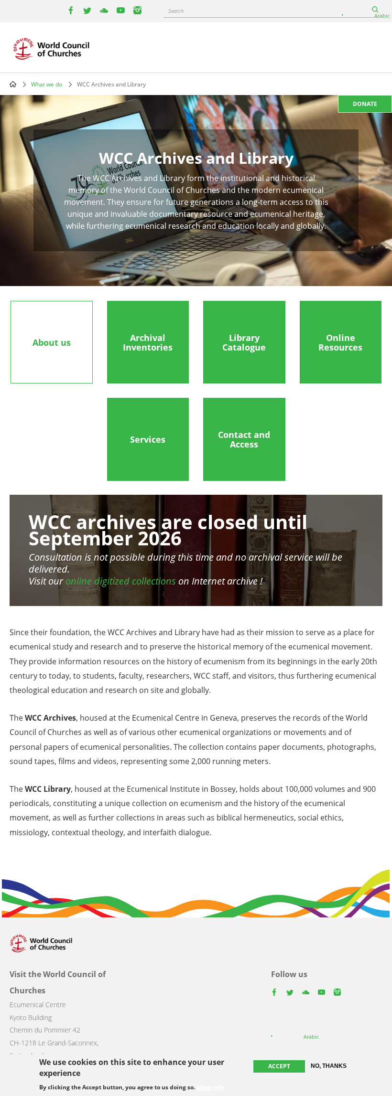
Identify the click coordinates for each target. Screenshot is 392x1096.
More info (210, 1087)
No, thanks (329, 1066)
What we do (46, 84)
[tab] (52, 342)
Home (13, 84)
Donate (365, 104)
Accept (279, 1066)
